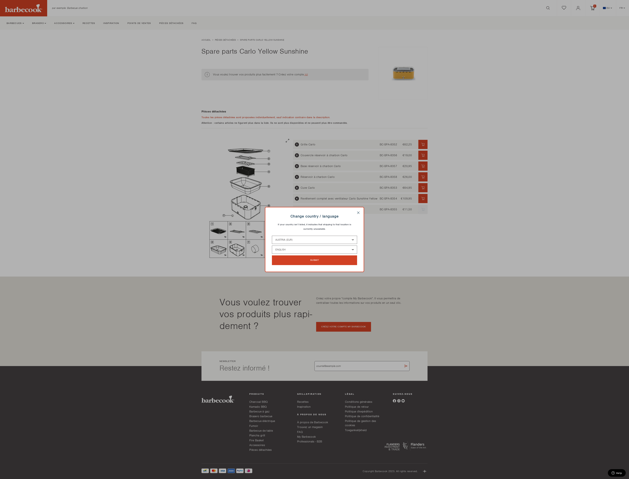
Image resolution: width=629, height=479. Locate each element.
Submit (314, 260)
